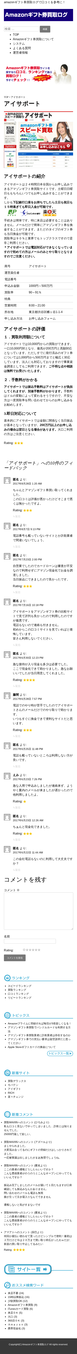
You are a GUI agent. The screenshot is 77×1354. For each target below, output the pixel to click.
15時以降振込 (16, 1297)
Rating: (8, 950)
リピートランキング (19, 997)
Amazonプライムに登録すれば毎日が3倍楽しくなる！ (39, 1023)
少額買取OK (15, 1300)
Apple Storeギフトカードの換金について (32, 1046)
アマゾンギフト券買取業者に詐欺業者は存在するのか (39, 1035)
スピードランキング (19, 985)
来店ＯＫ (13, 1312)
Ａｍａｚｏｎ (16, 1324)
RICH (11, 1092)
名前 (7, 936)
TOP (16, 34)
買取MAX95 (11, 1122)
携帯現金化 (14, 1328)
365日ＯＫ (14, 1320)
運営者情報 (20, 52)
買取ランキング (17, 989)
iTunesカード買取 (18, 1308)
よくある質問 (22, 48)
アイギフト (14, 1088)
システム (19, 43)
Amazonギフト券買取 (20, 1304)
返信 (17, 516)
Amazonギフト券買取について (33, 39)
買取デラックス (17, 1081)
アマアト (9, 1232)
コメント (12, 890)
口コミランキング (18, 993)
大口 (10, 1316)
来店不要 (13, 1293)
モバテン (13, 1084)
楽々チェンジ (16, 1096)
